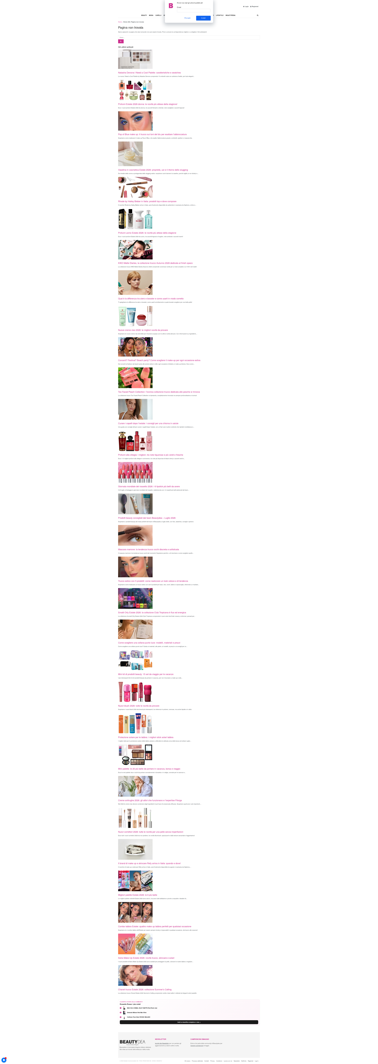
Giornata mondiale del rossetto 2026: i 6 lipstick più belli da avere (149, 486)
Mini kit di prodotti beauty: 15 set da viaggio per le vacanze (145, 674)
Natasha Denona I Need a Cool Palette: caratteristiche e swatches (149, 72)
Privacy (212, 1061)
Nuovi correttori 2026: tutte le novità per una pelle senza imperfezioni (150, 831)
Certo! (203, 18)
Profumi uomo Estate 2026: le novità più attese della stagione (147, 232)
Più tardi (187, 18)
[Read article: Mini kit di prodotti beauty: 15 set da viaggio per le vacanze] (189, 660)
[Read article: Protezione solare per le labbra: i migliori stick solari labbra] (189, 723)
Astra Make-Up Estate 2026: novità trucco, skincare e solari (146, 957)
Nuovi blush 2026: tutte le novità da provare (138, 705)
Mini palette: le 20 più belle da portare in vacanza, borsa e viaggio (149, 768)
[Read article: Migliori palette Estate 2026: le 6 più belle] (189, 881)
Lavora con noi (228, 1061)
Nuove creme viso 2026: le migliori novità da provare (143, 329)
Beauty (144, 15)
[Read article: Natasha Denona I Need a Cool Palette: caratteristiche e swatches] (189, 59)
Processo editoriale (197, 1061)
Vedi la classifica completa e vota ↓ (189, 1022)
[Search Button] (257, 15)
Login (246, 6)
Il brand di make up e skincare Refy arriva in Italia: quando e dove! (149, 863)
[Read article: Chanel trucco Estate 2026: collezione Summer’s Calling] (189, 975)
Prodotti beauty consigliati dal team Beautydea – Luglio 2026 (147, 517)
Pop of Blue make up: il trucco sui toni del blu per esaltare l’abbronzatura (152, 134)
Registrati (255, 6)
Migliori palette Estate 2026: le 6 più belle (137, 894)
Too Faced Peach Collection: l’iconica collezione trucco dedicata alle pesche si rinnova (159, 391)
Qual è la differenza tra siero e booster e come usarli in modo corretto (151, 298)
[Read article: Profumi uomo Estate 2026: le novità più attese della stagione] (189, 218)
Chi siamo (187, 1061)
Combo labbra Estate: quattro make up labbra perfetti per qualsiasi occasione (154, 926)
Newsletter (237, 1061)
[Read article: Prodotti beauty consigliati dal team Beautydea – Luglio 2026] (189, 504)
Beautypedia (230, 15)
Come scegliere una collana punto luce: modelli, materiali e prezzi (149, 642)
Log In (256, 1061)
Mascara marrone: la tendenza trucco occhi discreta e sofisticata (148, 549)
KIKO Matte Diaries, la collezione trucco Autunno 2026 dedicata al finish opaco (155, 262)
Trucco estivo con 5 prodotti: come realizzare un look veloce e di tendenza (153, 580)
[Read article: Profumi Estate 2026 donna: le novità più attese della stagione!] (189, 90)
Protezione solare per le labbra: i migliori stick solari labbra (145, 737)
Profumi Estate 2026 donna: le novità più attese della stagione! (147, 103)
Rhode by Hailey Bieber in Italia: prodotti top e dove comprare (147, 201)
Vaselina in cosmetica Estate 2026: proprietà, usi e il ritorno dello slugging (153, 169)
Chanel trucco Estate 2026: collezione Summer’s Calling (144, 989)
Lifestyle (219, 15)
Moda (151, 15)
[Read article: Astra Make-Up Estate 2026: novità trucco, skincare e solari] (189, 944)
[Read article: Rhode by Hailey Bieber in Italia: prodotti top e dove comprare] (189, 187)
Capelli (158, 15)
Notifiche (243, 1061)
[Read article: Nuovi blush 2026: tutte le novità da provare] (189, 691)
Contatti (206, 1061)
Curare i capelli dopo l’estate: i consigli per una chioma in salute (148, 423)
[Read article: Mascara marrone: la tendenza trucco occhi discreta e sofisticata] (189, 535)
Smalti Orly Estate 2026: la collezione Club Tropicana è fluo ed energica (152, 612)
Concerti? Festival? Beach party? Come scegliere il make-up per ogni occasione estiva (159, 360)
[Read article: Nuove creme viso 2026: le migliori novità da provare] (189, 316)
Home (120, 22)
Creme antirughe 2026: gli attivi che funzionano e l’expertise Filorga (150, 800)
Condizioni (219, 1061)
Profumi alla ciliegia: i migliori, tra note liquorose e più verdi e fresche (150, 454)
